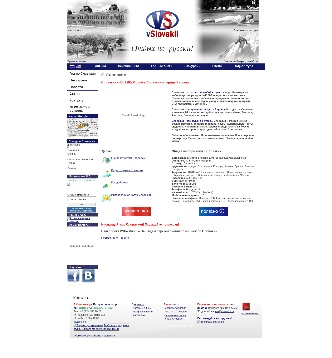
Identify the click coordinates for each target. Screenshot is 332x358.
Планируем (78, 80)
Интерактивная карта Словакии (131, 194)
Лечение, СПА (128, 66)
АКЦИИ (100, 66)
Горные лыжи (161, 66)
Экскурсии (192, 66)
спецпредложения (175, 307)
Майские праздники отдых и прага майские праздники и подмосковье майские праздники (101, 330)
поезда (78, 180)
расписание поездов (82, 208)
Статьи (75, 93)
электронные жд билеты (81, 211)
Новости (76, 87)
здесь (175, 141)
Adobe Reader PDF (250, 314)
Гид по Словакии (83, 73)
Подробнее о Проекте (115, 237)
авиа (70, 180)
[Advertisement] (166, 349)
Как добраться (120, 182)
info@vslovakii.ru (224, 311)
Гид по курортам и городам (128, 157)
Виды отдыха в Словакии (127, 170)
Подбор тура (243, 66)
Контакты (77, 100)
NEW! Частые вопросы (80, 109)
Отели (217, 66)
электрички (89, 180)
